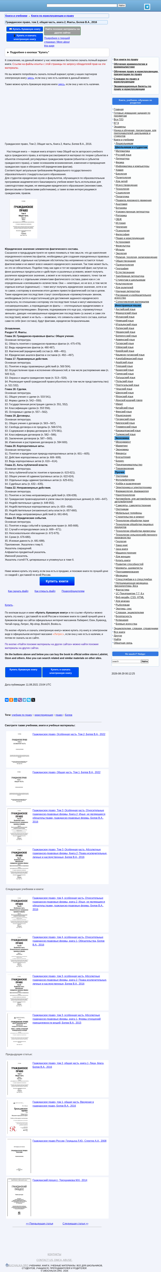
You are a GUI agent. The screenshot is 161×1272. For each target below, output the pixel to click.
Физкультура (123, 245)
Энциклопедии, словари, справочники (136, 628)
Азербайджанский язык (129, 358)
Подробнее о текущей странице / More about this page (57, 42)
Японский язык (124, 396)
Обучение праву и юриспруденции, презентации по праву (136, 73)
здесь (30, 78)
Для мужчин (123, 601)
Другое (118, 635)
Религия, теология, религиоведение (136, 257)
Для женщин (123, 556)
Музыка (120, 249)
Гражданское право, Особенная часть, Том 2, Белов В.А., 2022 (69, 734)
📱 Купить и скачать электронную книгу (24, 37)
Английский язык (125, 309)
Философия (122, 234)
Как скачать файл (18, 591)
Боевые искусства (126, 623)
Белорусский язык (126, 335)
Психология (123, 230)
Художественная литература (132, 211)
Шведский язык (125, 392)
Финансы (121, 453)
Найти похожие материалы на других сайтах (62, 31)
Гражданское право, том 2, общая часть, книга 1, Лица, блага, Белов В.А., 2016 (68, 1065)
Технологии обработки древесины (136, 531)
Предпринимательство (129, 464)
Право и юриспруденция (130, 238)
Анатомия (121, 204)
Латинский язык (125, 328)
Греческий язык (125, 373)
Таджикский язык (126, 434)
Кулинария (122, 620)
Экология (121, 253)
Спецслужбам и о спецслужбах (134, 579)
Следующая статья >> (75, 1223)
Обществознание (126, 261)
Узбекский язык (124, 347)
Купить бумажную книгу (23, 669)
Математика (123, 151)
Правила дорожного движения (134, 200)
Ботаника (121, 208)
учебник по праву (22, 715)
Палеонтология (125, 264)
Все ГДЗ (118, 119)
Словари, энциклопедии (130, 612)
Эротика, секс (124, 608)
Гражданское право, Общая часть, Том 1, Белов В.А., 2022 (66, 772)
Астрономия (123, 242)
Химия (119, 170)
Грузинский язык (125, 419)
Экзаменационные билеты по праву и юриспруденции (132, 87)
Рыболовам (123, 605)
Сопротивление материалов (132, 301)
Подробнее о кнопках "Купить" (29, 52)
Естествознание (125, 272)
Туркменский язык (126, 426)
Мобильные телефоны (129, 513)
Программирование (127, 571)
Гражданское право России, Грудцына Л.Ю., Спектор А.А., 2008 (69, 1141)
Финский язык (124, 411)
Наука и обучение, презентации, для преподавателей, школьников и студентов (135, 133)
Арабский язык (124, 362)
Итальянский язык (126, 324)
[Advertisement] (32, 115)
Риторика (121, 215)
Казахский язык (125, 370)
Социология (123, 192)
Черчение (121, 227)
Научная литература (128, 291)
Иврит (119, 404)
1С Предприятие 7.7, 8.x (130, 593)
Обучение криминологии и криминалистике (130, 65)
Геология (121, 541)
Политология (123, 177)
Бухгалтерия (123, 457)
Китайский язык (125, 407)
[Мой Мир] (15, 700)
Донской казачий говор (129, 400)
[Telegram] (24, 700)
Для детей (122, 181)
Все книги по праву (126, 59)
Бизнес (120, 461)
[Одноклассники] (11, 700)
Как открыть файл (45, 591)
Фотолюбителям (125, 479)
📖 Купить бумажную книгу (24, 29)
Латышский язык (125, 377)
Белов (68, 715)
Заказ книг (122, 545)
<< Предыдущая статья (39, 1223)
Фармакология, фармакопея (132, 491)
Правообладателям (73, 591)
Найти (117, 639)
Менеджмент (123, 442)
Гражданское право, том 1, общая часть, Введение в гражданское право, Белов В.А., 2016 (63, 1104)
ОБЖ (119, 219)
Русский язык (123, 154)
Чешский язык (124, 389)
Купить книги (57, 581)
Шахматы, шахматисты (129, 568)
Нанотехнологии (125, 495)
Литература (122, 158)
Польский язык (124, 381)
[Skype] (29, 700)
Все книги (119, 632)
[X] (33, 700)
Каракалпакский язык (128, 430)
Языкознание (123, 415)
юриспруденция (44, 715)
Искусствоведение (127, 185)
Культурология (124, 283)
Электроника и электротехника (134, 487)
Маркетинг (122, 445)
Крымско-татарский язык (130, 354)
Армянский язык (125, 339)
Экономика (122, 449)
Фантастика (122, 589)
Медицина (122, 575)
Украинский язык (125, 332)
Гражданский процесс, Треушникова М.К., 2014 (60, 1180)
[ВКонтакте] (7, 700)
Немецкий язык (125, 320)
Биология (121, 173)
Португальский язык (127, 385)
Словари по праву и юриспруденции (126, 80)
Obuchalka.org (17, 1265)
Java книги (122, 549)
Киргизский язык (125, 423)
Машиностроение (126, 552)
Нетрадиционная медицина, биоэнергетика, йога (131, 584)
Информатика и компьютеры (132, 166)
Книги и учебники (124, 139)
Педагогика (122, 196)
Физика (120, 162)
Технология (122, 189)
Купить (9, 605)
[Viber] (20, 700)
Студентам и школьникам (130, 280)
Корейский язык (125, 351)
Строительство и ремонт (130, 516)
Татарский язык (125, 343)
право (59, 715)
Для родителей (124, 287)
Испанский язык (125, 317)
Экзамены (120, 126)
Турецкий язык (124, 366)
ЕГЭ (116, 123)
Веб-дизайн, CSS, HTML (130, 597)
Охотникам (122, 509)
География (122, 268)
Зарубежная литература (130, 276)
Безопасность (124, 616)
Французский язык (126, 313)
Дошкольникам (124, 143)
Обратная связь (123, 643)
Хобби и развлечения (128, 483)
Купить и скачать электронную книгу (60, 671)
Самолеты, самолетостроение (133, 505)
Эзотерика (122, 476)
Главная (119, 109)
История (121, 223)
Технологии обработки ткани (132, 520)
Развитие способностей (129, 564)
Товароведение (125, 468)
